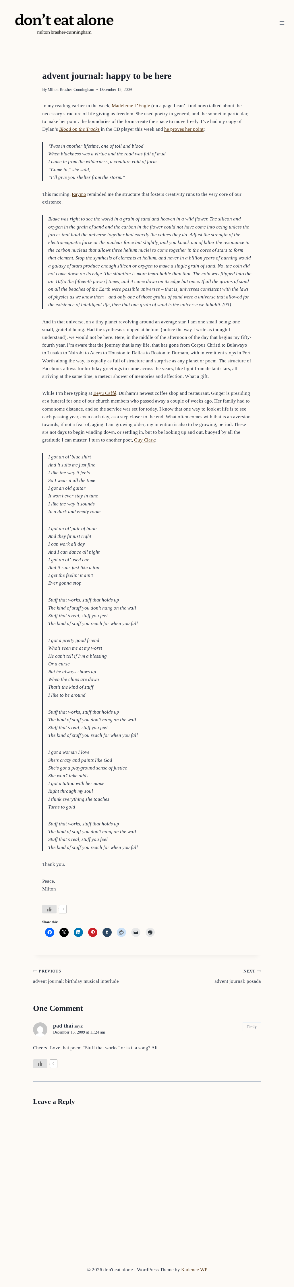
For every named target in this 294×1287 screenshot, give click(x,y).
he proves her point (184, 129)
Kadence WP (194, 1269)
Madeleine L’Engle (131, 105)
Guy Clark (144, 440)
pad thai (63, 1026)
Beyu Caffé (104, 393)
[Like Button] (49, 909)
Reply (252, 1026)
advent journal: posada (237, 976)
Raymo (79, 194)
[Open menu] (281, 22)
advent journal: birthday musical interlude (76, 976)
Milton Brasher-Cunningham (71, 89)
